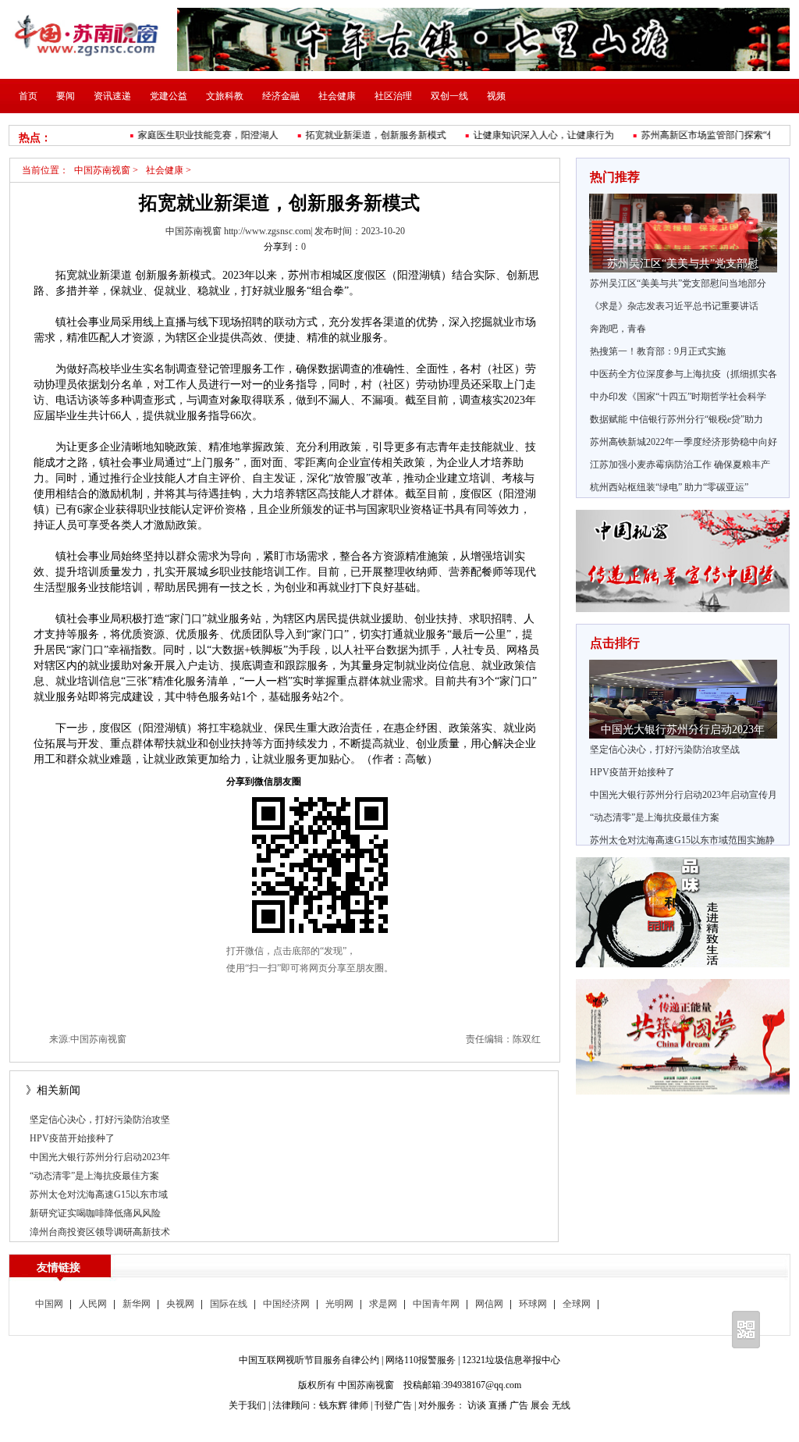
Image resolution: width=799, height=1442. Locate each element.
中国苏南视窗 (102, 170)
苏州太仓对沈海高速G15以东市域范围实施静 (682, 840)
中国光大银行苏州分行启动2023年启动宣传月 (683, 794)
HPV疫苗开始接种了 (72, 1138)
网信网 (489, 1303)
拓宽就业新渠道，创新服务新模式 (361, 135)
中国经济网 (286, 1303)
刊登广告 (393, 1405)
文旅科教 (224, 96)
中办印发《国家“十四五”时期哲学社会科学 (678, 396)
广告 (519, 1405)
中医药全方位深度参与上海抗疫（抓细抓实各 (683, 374)
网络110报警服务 (420, 1360)
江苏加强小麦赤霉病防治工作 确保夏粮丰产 (680, 464)
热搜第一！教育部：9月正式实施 (658, 351)
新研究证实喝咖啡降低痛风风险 (95, 1213)
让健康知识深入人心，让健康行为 (529, 135)
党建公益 (168, 96)
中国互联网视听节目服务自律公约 (309, 1360)
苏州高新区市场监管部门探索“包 (694, 135)
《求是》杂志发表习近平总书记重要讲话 (674, 306)
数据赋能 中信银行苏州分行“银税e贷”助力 (676, 419)
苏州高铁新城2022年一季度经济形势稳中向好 (683, 441)
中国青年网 (436, 1303)
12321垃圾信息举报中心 (511, 1360)
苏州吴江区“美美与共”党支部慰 (682, 263)
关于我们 (247, 1405)
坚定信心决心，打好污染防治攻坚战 (665, 749)
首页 (28, 96)
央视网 (180, 1303)
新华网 (137, 1303)
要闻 (65, 96)
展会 (540, 1405)
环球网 (533, 1303)
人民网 (93, 1303)
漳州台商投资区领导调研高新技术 (100, 1232)
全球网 (577, 1303)
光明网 (339, 1303)
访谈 (476, 1405)
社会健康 (337, 96)
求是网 (383, 1303)
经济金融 (281, 96)
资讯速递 (112, 96)
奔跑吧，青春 (618, 328)
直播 (497, 1405)
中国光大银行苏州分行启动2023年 (100, 1157)
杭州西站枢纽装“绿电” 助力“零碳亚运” (669, 487)
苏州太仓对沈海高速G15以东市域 (99, 1194)
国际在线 (228, 1303)
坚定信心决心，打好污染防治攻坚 (100, 1119)
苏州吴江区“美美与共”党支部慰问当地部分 (678, 283)
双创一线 (449, 96)
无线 (561, 1405)
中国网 (49, 1303)
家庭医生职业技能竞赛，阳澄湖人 (193, 135)
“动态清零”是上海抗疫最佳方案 (94, 1175)
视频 (496, 96)
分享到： (282, 246)
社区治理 (393, 96)
